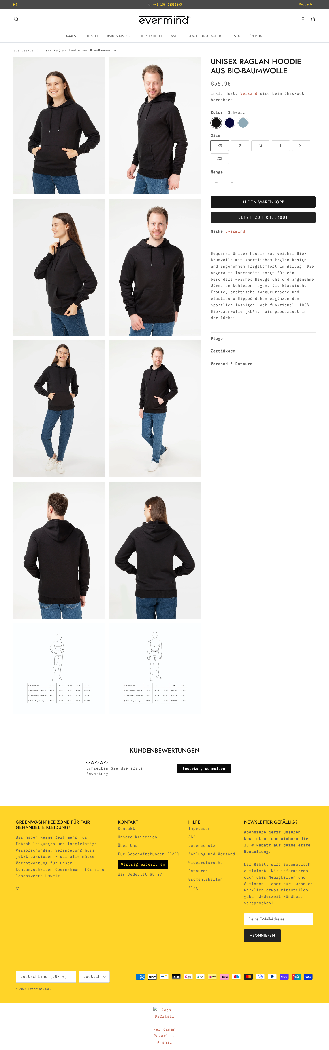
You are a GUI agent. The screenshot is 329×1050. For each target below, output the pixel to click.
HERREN (91, 36)
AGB (192, 837)
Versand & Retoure (231, 364)
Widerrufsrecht (205, 863)
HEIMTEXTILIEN (150, 36)
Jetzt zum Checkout (263, 218)
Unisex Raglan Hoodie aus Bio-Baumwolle (78, 50)
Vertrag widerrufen (143, 865)
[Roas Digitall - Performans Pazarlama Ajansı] (164, 1026)
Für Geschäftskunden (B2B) (148, 854)
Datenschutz (201, 846)
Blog (193, 888)
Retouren (198, 871)
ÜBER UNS (256, 36)
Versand (248, 94)
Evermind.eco (39, 989)
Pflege (217, 339)
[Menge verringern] (215, 182)
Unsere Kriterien (137, 837)
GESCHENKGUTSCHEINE (206, 36)
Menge (217, 172)
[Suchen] (16, 19)
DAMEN (70, 36)
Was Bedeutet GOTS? (140, 875)
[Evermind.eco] (164, 19)
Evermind (235, 231)
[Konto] (302, 19)
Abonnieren (262, 935)
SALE (174, 36)
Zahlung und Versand (211, 854)
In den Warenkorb (262, 202)
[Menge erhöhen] (233, 182)
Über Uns (127, 846)
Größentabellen (205, 879)
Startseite (23, 50)
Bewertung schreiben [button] (204, 768)
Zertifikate (223, 351)
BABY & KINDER (118, 36)
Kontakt (126, 829)
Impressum (199, 829)
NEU (237, 36)
